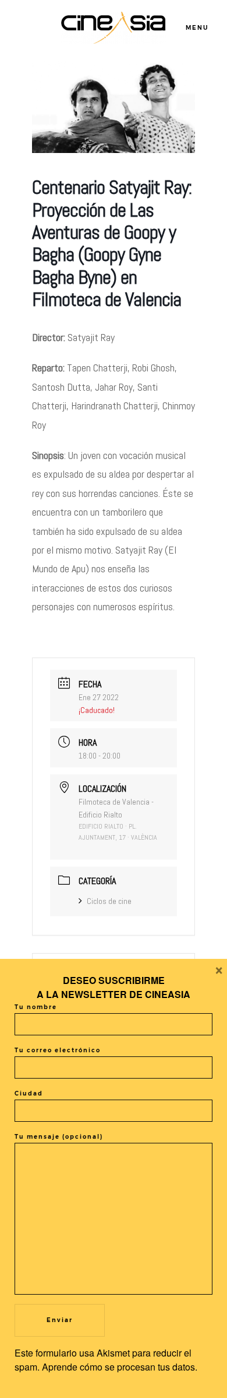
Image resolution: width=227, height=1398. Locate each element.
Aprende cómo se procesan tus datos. (119, 1366)
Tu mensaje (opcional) (59, 1136)
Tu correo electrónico (58, 1050)
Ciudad (29, 1093)
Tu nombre (36, 1007)
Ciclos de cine (109, 901)
